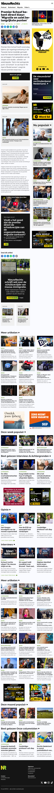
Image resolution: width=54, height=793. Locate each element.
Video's (26, 7)
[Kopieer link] (16, 27)
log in (21, 297)
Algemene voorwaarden (34, 768)
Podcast (3, 7)
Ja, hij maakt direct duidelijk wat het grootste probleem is (15, 237)
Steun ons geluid (12, 297)
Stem (6, 244)
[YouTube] (43, 69)
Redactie (3, 779)
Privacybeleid (31, 770)
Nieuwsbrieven (32, 777)
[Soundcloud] (47, 69)
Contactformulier (5, 777)
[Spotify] (37, 69)
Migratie (20, 7)
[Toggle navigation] (52, 3)
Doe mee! (15, 77)
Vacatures (30, 773)
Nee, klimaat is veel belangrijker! (14, 240)
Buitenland (11, 7)
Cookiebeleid (31, 771)
